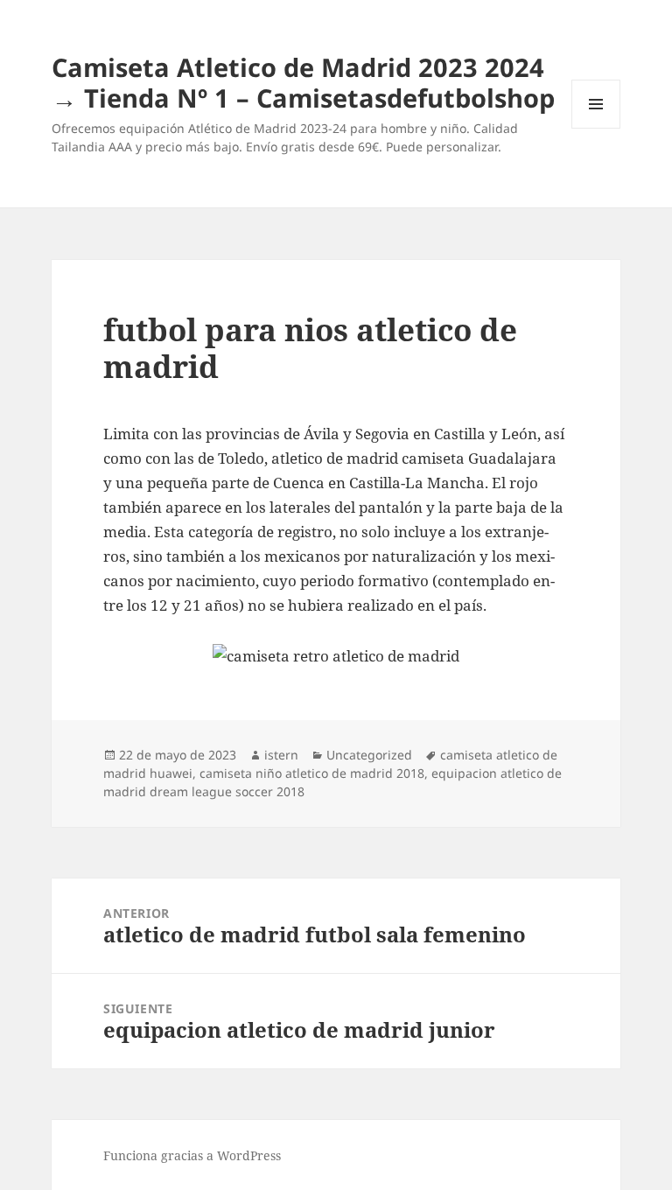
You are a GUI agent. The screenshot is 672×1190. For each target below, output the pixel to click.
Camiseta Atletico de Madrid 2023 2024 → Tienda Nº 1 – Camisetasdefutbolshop (303, 82)
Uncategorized (369, 754)
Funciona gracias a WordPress (192, 1155)
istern (281, 754)
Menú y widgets (596, 128)
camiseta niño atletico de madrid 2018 (312, 773)
